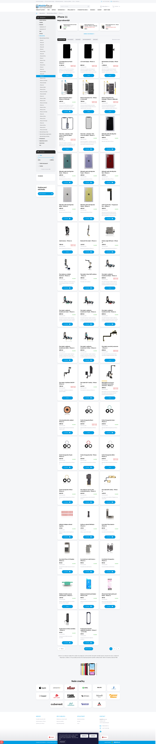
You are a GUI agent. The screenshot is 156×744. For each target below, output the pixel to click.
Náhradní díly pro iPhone (44, 38)
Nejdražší (78, 39)
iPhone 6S (42, 53)
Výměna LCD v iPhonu (40, 723)
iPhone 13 (42, 96)
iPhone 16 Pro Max (43, 129)
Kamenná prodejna (39, 1)
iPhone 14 (42, 105)
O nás (73, 1)
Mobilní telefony (42, 20)
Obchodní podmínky (59, 1)
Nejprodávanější (87, 39)
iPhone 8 (41, 62)
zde (60, 738)
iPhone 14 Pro (42, 109)
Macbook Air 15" (43, 29)
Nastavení (62, 741)
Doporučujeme (61, 39)
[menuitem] (41, 10)
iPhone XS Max (43, 71)
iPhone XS (42, 69)
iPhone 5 (41, 40)
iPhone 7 (41, 58)
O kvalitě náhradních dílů (40, 719)
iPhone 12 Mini (43, 87)
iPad (40, 31)
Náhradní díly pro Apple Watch (45, 134)
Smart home (41, 143)
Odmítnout (84, 735)
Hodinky (41, 22)
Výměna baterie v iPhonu (41, 721)
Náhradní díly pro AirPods (44, 136)
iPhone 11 (42, 76)
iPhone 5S (42, 44)
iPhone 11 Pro (42, 78)
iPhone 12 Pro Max (43, 91)
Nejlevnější (70, 39)
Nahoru (62, 648)
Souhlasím (93, 735)
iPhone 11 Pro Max (43, 80)
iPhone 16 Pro (42, 127)
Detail (67, 75)
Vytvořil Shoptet (108, 742)
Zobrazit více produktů (89, 33)
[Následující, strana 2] (114, 648)
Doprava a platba (67, 1)
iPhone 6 (41, 49)
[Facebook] (100, 731)
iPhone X (41, 67)
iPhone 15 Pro (42, 118)
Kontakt (77, 1)
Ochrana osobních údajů (49, 1)
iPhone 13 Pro (42, 100)
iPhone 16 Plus (43, 125)
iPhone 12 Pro (42, 89)
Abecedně (95, 39)
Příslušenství (42, 138)
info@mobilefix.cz (105, 725)
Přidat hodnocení (42, 193)
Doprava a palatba (60, 721)
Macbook (41, 24)
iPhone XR (42, 73)
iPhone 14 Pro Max (43, 111)
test (40, 145)
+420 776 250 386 (105, 728)
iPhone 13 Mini (43, 98)
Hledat (88, 6)
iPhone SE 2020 (43, 82)
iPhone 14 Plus (43, 107)
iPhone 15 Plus (43, 116)
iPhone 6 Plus (42, 51)
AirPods (41, 33)
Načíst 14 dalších (88, 648)
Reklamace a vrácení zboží (62, 719)
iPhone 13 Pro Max (43, 102)
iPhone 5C (42, 42)
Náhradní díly (42, 35)
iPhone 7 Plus (42, 60)
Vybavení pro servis (43, 140)
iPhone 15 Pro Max (43, 120)
